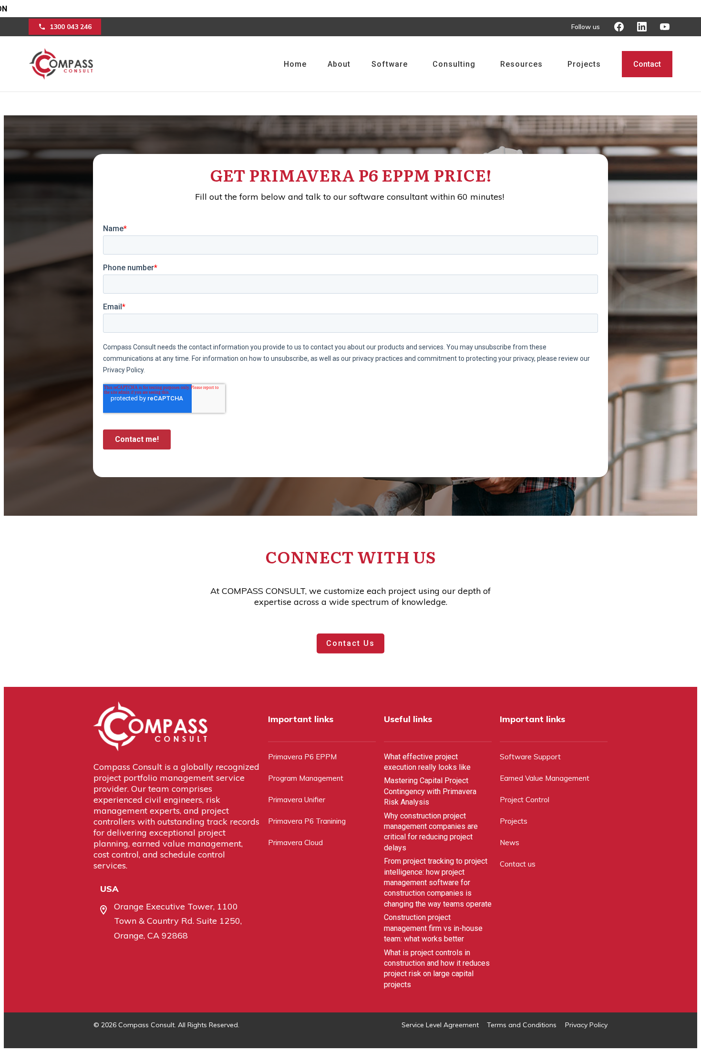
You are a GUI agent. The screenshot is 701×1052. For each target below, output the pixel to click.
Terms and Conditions (522, 1025)
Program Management (305, 778)
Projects (513, 821)
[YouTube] (664, 26)
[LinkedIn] (641, 26)
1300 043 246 (71, 26)
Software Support (530, 756)
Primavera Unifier (296, 799)
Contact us (518, 863)
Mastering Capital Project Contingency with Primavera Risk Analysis (430, 791)
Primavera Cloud (295, 842)
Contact (647, 64)
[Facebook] (619, 26)
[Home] (61, 64)
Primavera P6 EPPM (302, 756)
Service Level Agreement (440, 1025)
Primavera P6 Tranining (307, 821)
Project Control (524, 799)
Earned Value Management (544, 778)
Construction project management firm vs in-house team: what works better (433, 928)
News (509, 842)
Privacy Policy (586, 1025)
